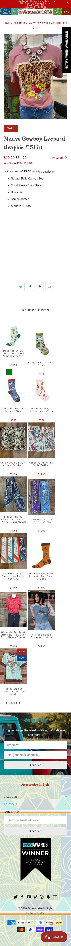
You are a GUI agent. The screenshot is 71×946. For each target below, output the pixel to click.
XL (34, 221)
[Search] (58, 11)
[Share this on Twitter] (21, 287)
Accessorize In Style (39, 908)
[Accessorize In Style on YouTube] (28, 897)
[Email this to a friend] (49, 287)
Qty (6, 232)
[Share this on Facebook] (30, 287)
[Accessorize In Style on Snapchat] (48, 897)
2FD (42, 912)
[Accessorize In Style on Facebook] (22, 897)
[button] (35, 171)
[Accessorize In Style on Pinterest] (35, 897)
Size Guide (57, 158)
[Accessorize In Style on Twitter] (16, 897)
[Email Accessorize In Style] (55, 897)
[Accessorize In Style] (35, 11)
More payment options (35, 269)
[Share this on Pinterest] (40, 287)
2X (44, 221)
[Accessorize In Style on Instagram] (42, 897)
